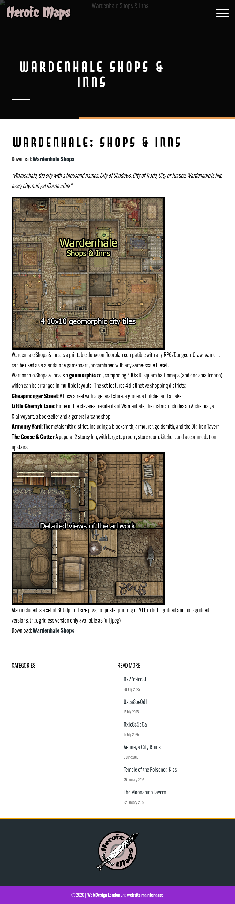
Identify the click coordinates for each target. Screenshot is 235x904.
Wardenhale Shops (53, 159)
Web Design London (103, 895)
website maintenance (145, 895)
